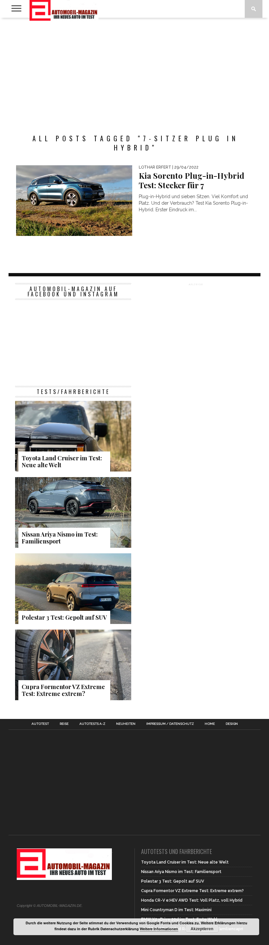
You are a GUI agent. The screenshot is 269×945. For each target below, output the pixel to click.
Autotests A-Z (92, 724)
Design (232, 724)
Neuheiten (125, 724)
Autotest (40, 724)
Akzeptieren (202, 929)
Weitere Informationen (159, 928)
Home (210, 724)
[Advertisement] (134, 70)
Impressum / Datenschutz (170, 724)
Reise (64, 724)
